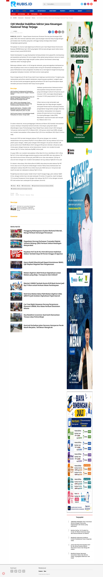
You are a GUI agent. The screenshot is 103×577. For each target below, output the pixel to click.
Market (80, 11)
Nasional (27, 18)
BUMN (24, 11)
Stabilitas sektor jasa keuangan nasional (22, 188)
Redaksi (41, 571)
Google (13, 14)
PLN (41, 14)
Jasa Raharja (21, 14)
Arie (17, 193)
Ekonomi (20, 18)
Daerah (32, 11)
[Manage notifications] (3, 573)
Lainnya (88, 11)
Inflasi (13, 185)
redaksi (15, 31)
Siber (45, 571)
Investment (52, 11)
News (17, 11)
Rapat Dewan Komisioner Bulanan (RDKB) (43, 185)
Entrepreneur (42, 11)
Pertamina (34, 14)
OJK (28, 14)
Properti (62, 11)
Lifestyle (71, 11)
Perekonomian (26, 185)
